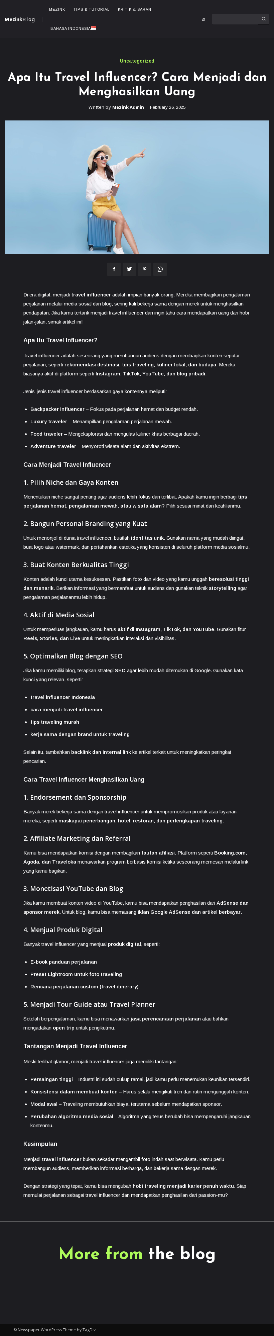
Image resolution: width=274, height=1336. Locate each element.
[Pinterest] (144, 269)
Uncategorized (137, 61)
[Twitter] (129, 269)
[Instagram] (203, 19)
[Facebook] (114, 269)
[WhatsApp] (160, 269)
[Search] (263, 19)
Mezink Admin (128, 107)
